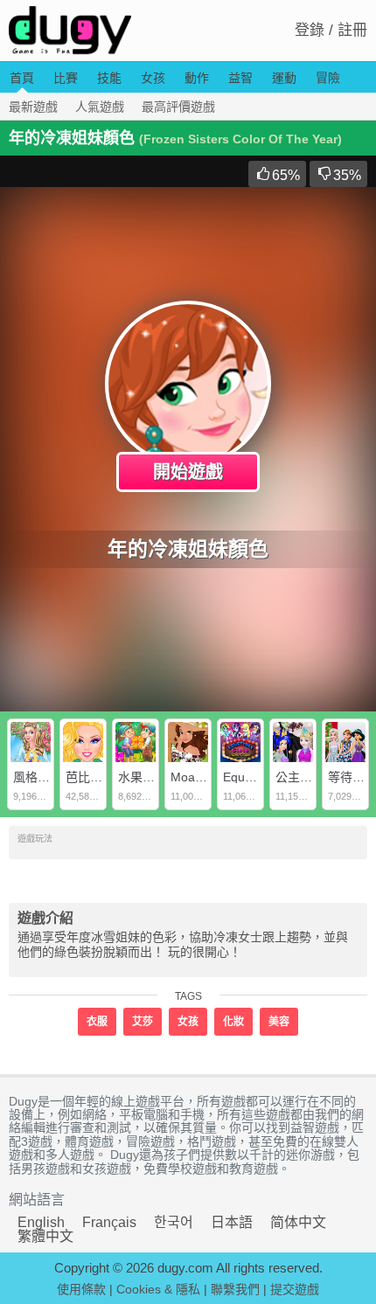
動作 (197, 78)
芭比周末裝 (96, 777)
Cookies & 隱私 (158, 1289)
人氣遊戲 (99, 107)
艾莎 (142, 1022)
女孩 (153, 78)
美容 (278, 1022)
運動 (284, 78)
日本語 (232, 1222)
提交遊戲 (294, 1289)
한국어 (173, 1222)
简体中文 (298, 1222)
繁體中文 (45, 1236)
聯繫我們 (235, 1289)
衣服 (97, 1022)
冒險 (328, 78)
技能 (109, 78)
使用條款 (81, 1289)
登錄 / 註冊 (331, 30)
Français (109, 1222)
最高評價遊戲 (178, 107)
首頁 (22, 78)
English (41, 1222)
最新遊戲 (33, 107)
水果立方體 (148, 777)
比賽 (65, 78)
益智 (240, 78)
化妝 (233, 1022)
